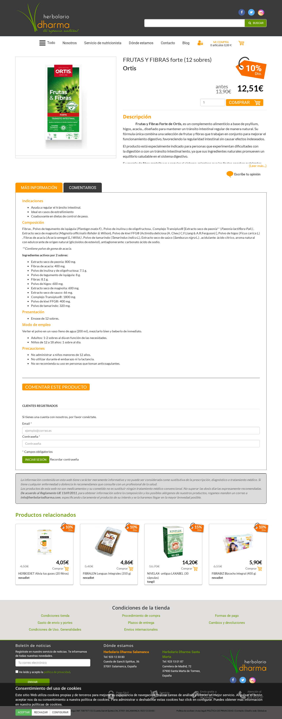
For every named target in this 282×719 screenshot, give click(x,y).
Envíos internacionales (141, 630)
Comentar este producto (56, 387)
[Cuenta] (200, 43)
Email (27, 423)
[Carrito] (241, 43)
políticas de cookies (47, 704)
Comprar (240, 102)
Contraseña (31, 436)
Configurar (60, 712)
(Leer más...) (257, 166)
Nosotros (70, 43)
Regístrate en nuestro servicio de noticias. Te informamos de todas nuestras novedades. (51, 653)
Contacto (168, 43)
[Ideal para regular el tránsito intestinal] (66, 107)
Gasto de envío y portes (55, 623)
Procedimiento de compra (141, 616)
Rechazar (41, 712)
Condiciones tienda (55, 616)
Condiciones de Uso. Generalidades (55, 630)
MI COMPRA (221, 42)
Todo (51, 43)
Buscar (257, 23)
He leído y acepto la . (44, 672)
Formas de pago (227, 616)
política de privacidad (57, 672)
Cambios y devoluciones (227, 623)
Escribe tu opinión (246, 174)
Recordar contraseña (64, 459)
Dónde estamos (141, 43)
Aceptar (24, 712)
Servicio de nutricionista (102, 43)
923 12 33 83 (116, 657)
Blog (185, 43)
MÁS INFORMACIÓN (39, 187)
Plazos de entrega (141, 623)
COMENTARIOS (82, 187)
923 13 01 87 (175, 661)
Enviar (32, 682)
